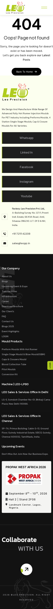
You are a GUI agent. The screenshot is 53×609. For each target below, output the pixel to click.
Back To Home (24, 71)
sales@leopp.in (21, 243)
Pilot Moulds (8, 369)
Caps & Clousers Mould (14, 359)
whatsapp (26, 138)
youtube (26, 196)
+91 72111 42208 (21, 234)
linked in (26, 152)
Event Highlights (10, 331)
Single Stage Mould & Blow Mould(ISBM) (23, 354)
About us (7, 276)
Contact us (8, 321)
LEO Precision (23, 594)
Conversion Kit (10, 374)
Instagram (26, 181)
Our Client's (8, 311)
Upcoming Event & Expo (15, 286)
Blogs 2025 (8, 326)
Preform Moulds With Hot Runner (19, 349)
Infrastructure (9, 296)
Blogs (5, 281)
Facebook (26, 167)
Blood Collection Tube (14, 364)
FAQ (4, 316)
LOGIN (50, 365)
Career (5, 301)
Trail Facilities (9, 291)
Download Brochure (12, 306)
